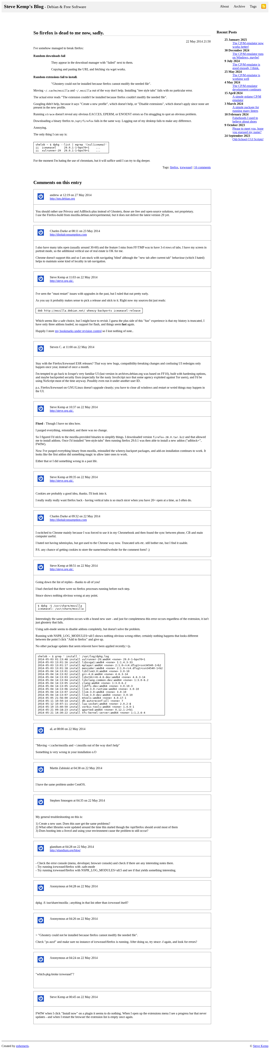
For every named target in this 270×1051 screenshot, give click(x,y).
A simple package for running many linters (245, 109)
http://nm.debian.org (62, 198)
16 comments (202, 167)
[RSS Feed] (263, 7)
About (224, 6)
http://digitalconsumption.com (68, 234)
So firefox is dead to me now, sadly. (68, 32)
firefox (174, 167)
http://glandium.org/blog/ (65, 850)
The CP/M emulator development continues (246, 87)
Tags (253, 6)
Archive (239, 6)
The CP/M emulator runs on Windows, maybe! (247, 55)
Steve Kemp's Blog (45, 6)
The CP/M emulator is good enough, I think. (246, 66)
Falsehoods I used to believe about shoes (245, 119)
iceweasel (186, 167)
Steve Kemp (260, 1046)
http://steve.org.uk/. (62, 280)
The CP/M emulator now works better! (248, 45)
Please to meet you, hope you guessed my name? (247, 130)
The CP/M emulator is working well (246, 77)
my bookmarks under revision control (78, 331)
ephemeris (22, 1046)
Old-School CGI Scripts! (247, 139)
